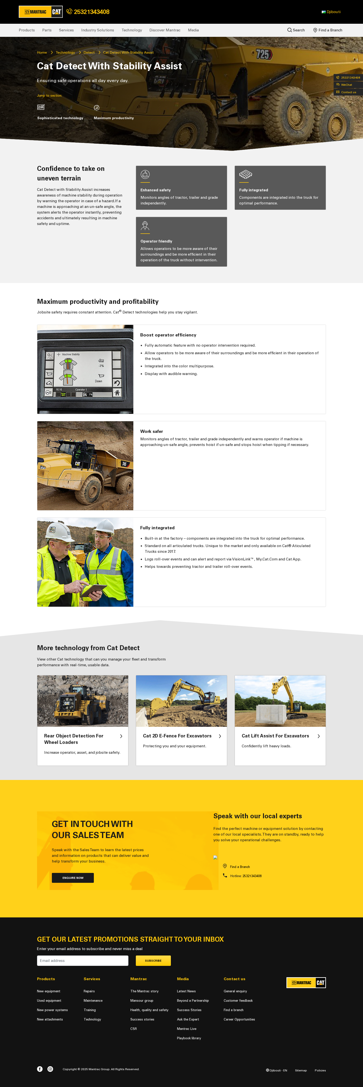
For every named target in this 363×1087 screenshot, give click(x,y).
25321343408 (90, 11)
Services (66, 30)
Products (27, 30)
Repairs (89, 991)
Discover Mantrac (165, 30)
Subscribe (153, 960)
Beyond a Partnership (193, 1000)
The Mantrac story (144, 991)
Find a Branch (330, 30)
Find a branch (233, 1010)
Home (42, 52)
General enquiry (235, 991)
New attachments (50, 1019)
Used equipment (49, 1000)
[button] (331, 12)
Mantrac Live (186, 1029)
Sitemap (301, 1070)
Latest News (186, 991)
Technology (131, 30)
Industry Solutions (97, 30)
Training (90, 1010)
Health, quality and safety (149, 1010)
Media (193, 30)
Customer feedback (238, 1000)
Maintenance (93, 1000)
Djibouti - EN (278, 1070)
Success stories (142, 1019)
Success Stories (189, 1010)
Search (298, 30)
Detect (89, 52)
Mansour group (141, 1000)
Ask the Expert (188, 1019)
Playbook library (189, 1038)
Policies (320, 1070)
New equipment (48, 991)
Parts (47, 30)
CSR (133, 1029)
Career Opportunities (239, 1019)
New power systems (52, 1010)
